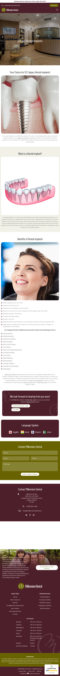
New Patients (15, 608)
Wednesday (20, 628)
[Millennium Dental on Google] (26, 515)
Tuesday (18, 625)
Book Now (54, 5)
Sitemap (39, 671)
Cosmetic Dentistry (45, 600)
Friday (18, 633)
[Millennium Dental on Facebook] (30, 515)
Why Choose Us (15, 600)
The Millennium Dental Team (15, 605)
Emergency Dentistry (44, 605)
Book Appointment (15, 611)
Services (15, 603)
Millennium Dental (22, 138)
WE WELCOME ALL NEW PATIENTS (46, 567)
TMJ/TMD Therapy (44, 603)
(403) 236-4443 (42, 382)
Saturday (19, 636)
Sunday (18, 643)
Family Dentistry (45, 597)
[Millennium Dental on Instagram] (33, 515)
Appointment (30, 402)
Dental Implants (45, 608)
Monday (18, 622)
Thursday (19, 630)
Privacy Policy (22, 671)
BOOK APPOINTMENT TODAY (20, 406)
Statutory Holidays (22, 646)
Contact (15, 614)
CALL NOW (16, 410)
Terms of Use (31, 671)
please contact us (29, 382)
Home (15, 597)
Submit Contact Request (30, 474)
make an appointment (35, 380)
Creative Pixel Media (34, 673)
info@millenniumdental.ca (12, 5)
